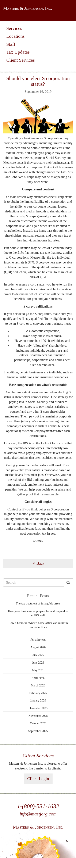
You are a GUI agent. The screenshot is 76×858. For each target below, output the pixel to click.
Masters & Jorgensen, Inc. (27, 8)
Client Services (20, 60)
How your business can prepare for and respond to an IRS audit (38, 613)
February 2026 (38, 693)
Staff (10, 44)
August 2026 (38, 647)
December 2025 (38, 708)
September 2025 (38, 731)
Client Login (38, 778)
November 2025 (38, 715)
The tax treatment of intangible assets (38, 603)
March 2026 (38, 685)
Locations (15, 36)
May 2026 (38, 670)
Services (14, 28)
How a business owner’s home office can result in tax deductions (38, 625)
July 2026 (38, 655)
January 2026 (38, 700)
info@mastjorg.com (38, 813)
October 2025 (38, 723)
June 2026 (38, 662)
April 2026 (38, 677)
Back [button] (40, 563)
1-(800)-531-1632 (38, 806)
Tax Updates (18, 52)
